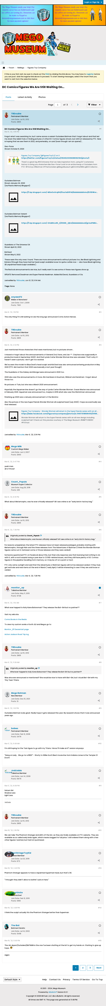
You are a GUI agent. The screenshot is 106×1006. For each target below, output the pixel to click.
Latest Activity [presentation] (25, 97)
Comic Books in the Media (16, 619)
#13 (99, 868)
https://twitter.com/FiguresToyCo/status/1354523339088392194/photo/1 (55, 158)
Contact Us (55, 979)
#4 (100, 461)
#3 (100, 345)
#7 (100, 603)
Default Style (11, 979)
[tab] (8, 97)
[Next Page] (78, 105)
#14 (99, 908)
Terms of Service (81, 979)
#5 (100, 497)
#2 (100, 312)
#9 (100, 708)
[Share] (98, 121)
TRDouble (20, 280)
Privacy (66, 979)
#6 (100, 530)
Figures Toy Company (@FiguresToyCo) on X (40, 155)
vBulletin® (53, 992)
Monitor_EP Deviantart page (17, 629)
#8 (100, 662)
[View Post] (41, 535)
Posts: (13, 122)
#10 (99, 743)
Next (98, 967)
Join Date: (15, 119)
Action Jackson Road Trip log (17, 634)
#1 (100, 129)
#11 (100, 785)
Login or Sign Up (91, 2)
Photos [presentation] (42, 97)
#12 (99, 830)
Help (44, 979)
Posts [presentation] (8, 97)
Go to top (97, 979)
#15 (99, 940)
